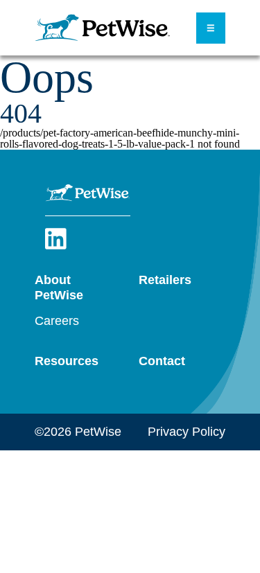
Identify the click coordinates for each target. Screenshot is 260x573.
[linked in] (56, 247)
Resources (66, 361)
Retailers (165, 280)
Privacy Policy (186, 432)
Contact (162, 361)
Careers (57, 321)
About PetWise (59, 287)
